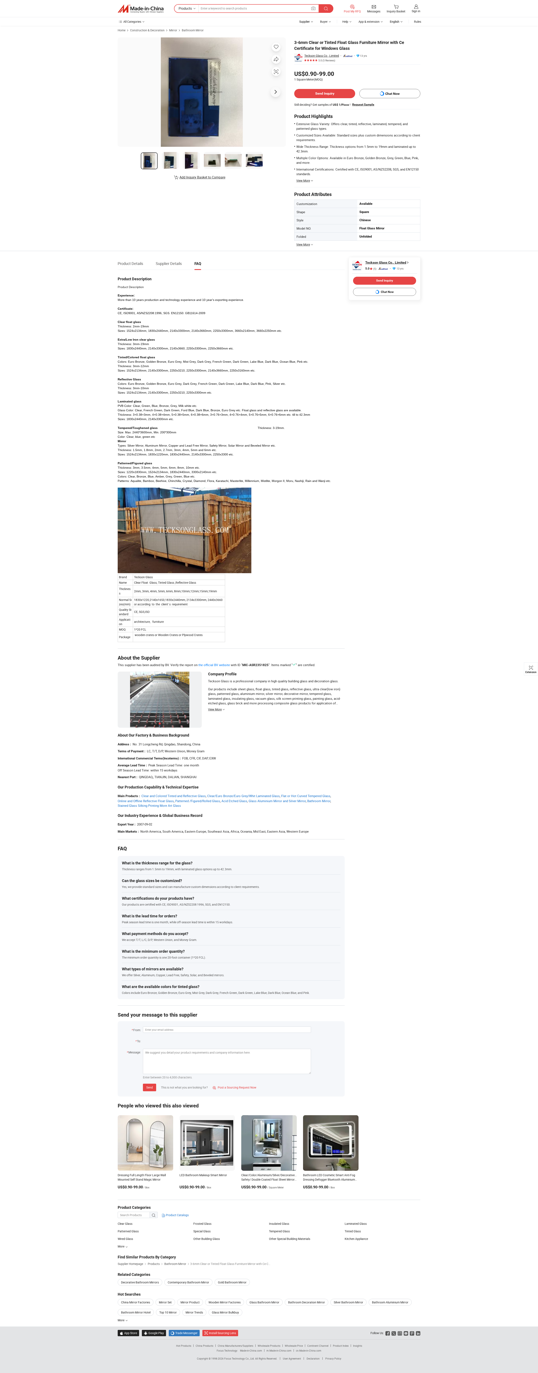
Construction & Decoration (147, 30)
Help (345, 22)
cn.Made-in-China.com (308, 1350)
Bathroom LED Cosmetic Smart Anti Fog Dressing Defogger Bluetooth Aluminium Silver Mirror (329, 1179)
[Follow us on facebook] (387, 1333)
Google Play (154, 1333)
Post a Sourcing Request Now (234, 1087)
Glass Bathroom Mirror (264, 1302)
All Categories (132, 22)
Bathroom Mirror (193, 30)
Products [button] (185, 8)
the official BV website (214, 665)
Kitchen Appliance (356, 1239)
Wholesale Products (269, 1345)
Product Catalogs (177, 1215)
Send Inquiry (324, 93)
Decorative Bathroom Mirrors (140, 1282)
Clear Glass (125, 1224)
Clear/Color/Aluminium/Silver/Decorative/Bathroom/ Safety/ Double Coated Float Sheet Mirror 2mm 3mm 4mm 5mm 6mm (275, 1179)
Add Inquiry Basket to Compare (202, 177)
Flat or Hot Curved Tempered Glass (305, 796)
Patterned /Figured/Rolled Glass (197, 801)
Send (149, 1087)
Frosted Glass (202, 1224)
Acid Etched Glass (234, 801)
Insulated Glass (279, 1224)
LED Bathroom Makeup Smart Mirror (203, 1175)
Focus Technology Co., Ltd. (239, 1358)
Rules (417, 22)
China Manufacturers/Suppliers (235, 1345)
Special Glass (202, 1231)
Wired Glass (125, 1239)
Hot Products (183, 1345)
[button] (313, 8)
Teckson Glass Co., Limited (321, 56)
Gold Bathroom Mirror (232, 1282)
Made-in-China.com (251, 1350)
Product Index (341, 1345)
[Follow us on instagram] (400, 1333)
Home (121, 30)
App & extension (369, 22)
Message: (134, 1052)
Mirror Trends (194, 1312)
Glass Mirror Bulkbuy (225, 1312)
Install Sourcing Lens (222, 1333)
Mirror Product (190, 1302)
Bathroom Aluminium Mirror (390, 1302)
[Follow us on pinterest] (412, 1333)
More (121, 1246)
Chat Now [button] (392, 94)
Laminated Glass (356, 1224)
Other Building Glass (206, 1239)
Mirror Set (165, 1302)
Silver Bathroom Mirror (348, 1302)
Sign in (416, 11)
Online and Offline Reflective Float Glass (146, 801)
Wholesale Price (294, 1345)
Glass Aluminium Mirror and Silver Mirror (277, 801)
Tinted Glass (353, 1231)
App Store (128, 1333)
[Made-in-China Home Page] (141, 8)
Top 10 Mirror (168, 1312)
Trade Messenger (184, 1333)
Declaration (313, 1358)
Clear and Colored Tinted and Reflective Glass (173, 796)
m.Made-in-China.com (278, 1350)
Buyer (324, 22)
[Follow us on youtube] (406, 1333)
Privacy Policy (333, 1358)
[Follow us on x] (394, 1333)
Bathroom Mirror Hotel (135, 1312)
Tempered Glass (279, 1231)
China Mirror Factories (135, 1302)
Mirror (173, 30)
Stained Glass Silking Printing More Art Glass (149, 805)
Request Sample (363, 104)
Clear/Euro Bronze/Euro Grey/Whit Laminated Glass (243, 796)
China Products (204, 1345)
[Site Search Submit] (326, 8)
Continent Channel (317, 1345)
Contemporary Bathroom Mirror (188, 1282)
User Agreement (292, 1358)
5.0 (370, 268)
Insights (357, 1345)
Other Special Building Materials (289, 1239)
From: (137, 1030)
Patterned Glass (128, 1231)
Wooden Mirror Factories (224, 1302)
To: (139, 1041)
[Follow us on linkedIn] (418, 1333)
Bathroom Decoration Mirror (306, 1302)
